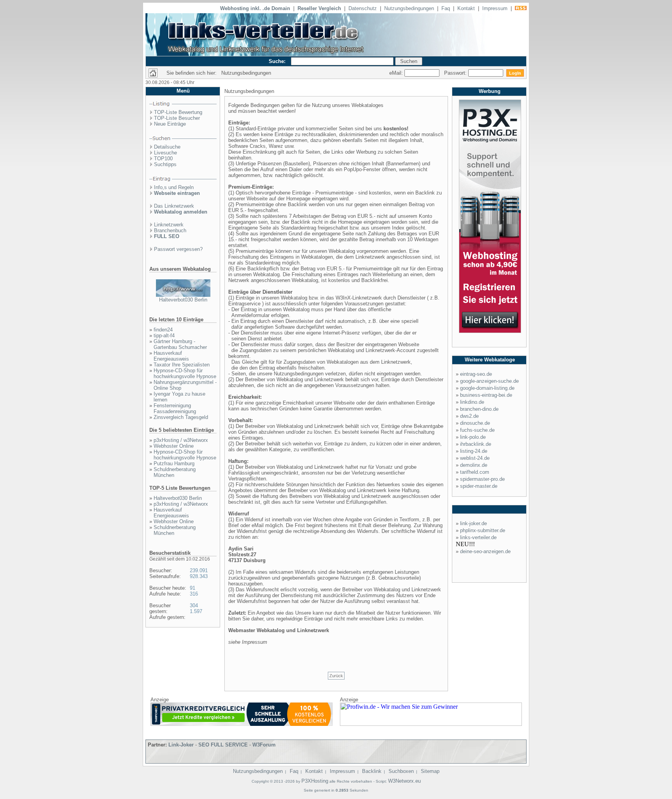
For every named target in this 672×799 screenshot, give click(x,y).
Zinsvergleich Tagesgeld (181, 417)
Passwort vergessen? (178, 249)
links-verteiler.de (478, 537)
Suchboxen (401, 771)
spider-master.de (478, 486)
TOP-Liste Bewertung (178, 112)
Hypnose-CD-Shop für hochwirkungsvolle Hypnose (185, 373)
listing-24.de (473, 451)
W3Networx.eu (404, 781)
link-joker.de (473, 523)
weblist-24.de (475, 458)
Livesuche (165, 153)
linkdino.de (472, 402)
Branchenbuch (170, 230)
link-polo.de (473, 437)
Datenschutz (362, 8)
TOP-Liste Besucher (177, 118)
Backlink (372, 771)
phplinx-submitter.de (482, 530)
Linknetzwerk (169, 225)
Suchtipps (165, 164)
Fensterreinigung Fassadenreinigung (175, 408)
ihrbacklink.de (475, 444)
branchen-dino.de (479, 409)
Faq (445, 8)
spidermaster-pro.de (482, 479)
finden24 (163, 330)
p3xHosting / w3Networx (181, 440)
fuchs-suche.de (477, 430)
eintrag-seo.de (476, 374)
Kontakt (466, 8)
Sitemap (430, 771)
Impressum (495, 8)
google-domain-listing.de (487, 388)
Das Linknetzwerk (174, 206)
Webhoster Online (174, 446)
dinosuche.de (475, 423)
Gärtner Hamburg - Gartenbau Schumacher (180, 344)
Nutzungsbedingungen (409, 8)
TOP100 (163, 158)
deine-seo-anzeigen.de (485, 551)
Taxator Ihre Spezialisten (182, 365)
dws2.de (469, 416)
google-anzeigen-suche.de (489, 381)
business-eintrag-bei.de (486, 395)
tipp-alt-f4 (164, 335)
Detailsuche (167, 147)
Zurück (336, 675)
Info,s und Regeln (174, 187)
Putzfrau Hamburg (174, 463)
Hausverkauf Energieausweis (171, 356)
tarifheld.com (474, 472)
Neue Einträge (170, 124)
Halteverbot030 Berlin (183, 300)
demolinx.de (473, 465)
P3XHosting (314, 781)
